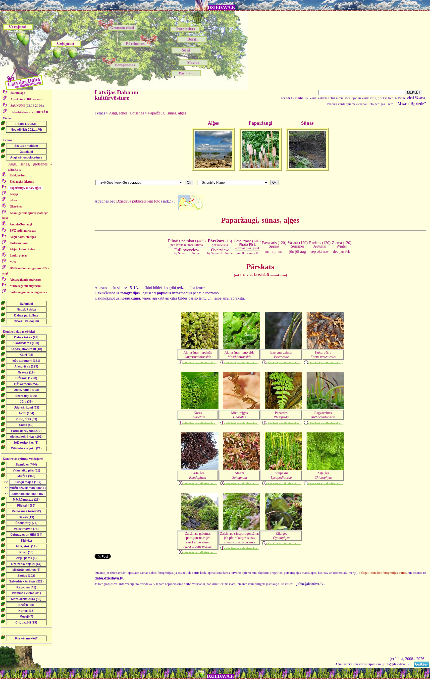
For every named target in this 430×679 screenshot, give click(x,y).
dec (335, 251)
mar (268, 251)
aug (303, 251)
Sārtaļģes (197, 475)
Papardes (281, 415)
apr (274, 251)
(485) (187, 242)
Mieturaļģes (239, 415)
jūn (291, 251)
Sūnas (307, 123)
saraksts (26, 99)
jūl (297, 251)
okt (319, 251)
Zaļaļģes (323, 475)
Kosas (197, 415)
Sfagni (239, 475)
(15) (220, 242)
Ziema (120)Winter (341, 244)
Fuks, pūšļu (323, 354)
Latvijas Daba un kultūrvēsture (116, 95)
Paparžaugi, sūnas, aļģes (167, 113)
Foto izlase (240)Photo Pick (247, 244)
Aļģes (213, 123)
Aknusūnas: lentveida (239, 354)
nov (326, 251)
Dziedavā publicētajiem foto (138, 201)
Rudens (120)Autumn (319, 244)
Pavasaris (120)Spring (274, 244)
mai (280, 251)
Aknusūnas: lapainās (197, 354)
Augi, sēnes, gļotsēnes (126, 113)
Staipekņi (281, 475)
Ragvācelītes (323, 415)
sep (313, 251)
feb (347, 251)
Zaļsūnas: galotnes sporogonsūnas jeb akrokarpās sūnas (198, 539)
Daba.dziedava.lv (29, 112)
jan (341, 251)
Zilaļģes (281, 535)
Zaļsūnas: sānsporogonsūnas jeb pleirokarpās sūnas (239, 537)
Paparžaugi (260, 123)
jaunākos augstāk (247, 253)
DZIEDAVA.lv (221, 7)
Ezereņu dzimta (281, 354)
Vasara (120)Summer (298, 244)
